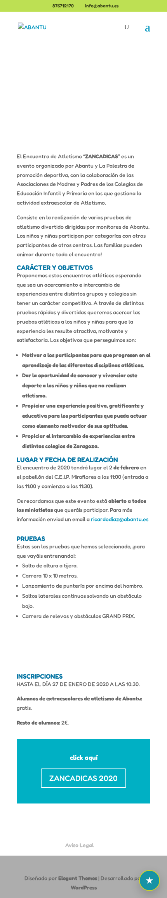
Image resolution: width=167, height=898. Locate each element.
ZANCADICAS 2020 (83, 778)
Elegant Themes (77, 878)
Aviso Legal (79, 845)
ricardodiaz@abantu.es (119, 519)
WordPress (84, 887)
